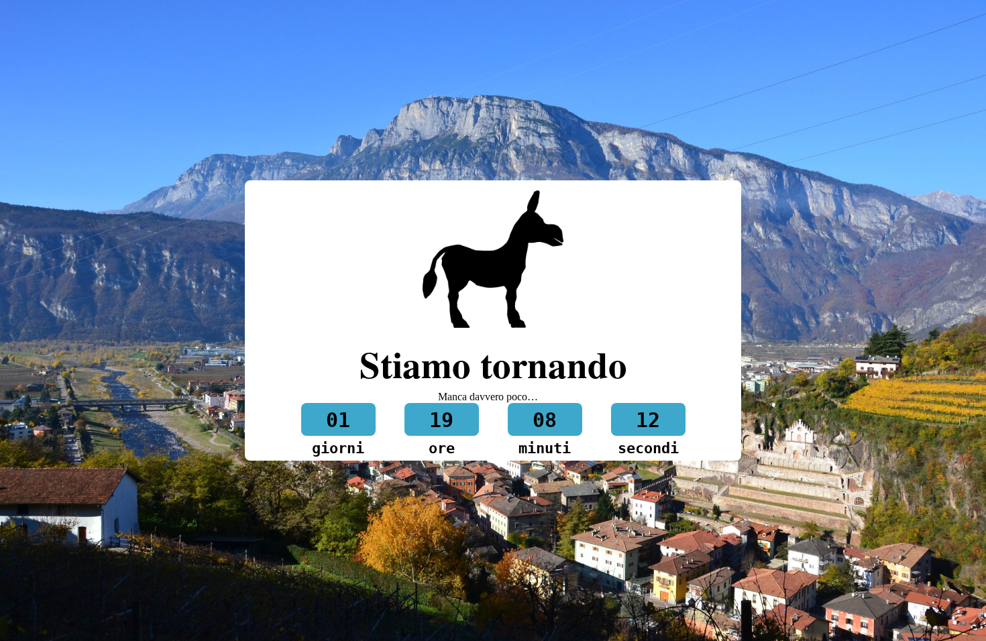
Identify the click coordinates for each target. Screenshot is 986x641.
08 (545, 420)
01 (338, 420)
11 (648, 420)
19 (441, 420)
